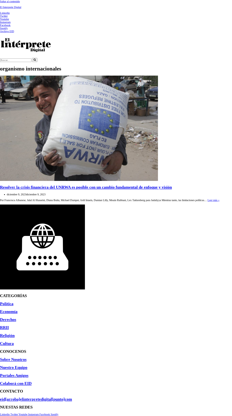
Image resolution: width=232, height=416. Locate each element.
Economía (8, 311)
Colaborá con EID (16, 383)
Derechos (8, 319)
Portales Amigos (14, 375)
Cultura (7, 343)
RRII (4, 327)
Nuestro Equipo (13, 367)
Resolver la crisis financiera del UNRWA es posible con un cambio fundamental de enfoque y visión (86, 187)
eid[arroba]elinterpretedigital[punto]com (36, 399)
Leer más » (213, 200)
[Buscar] (34, 60)
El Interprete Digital (10, 7)
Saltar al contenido (10, 1)
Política (6, 304)
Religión (7, 335)
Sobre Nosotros (13, 359)
